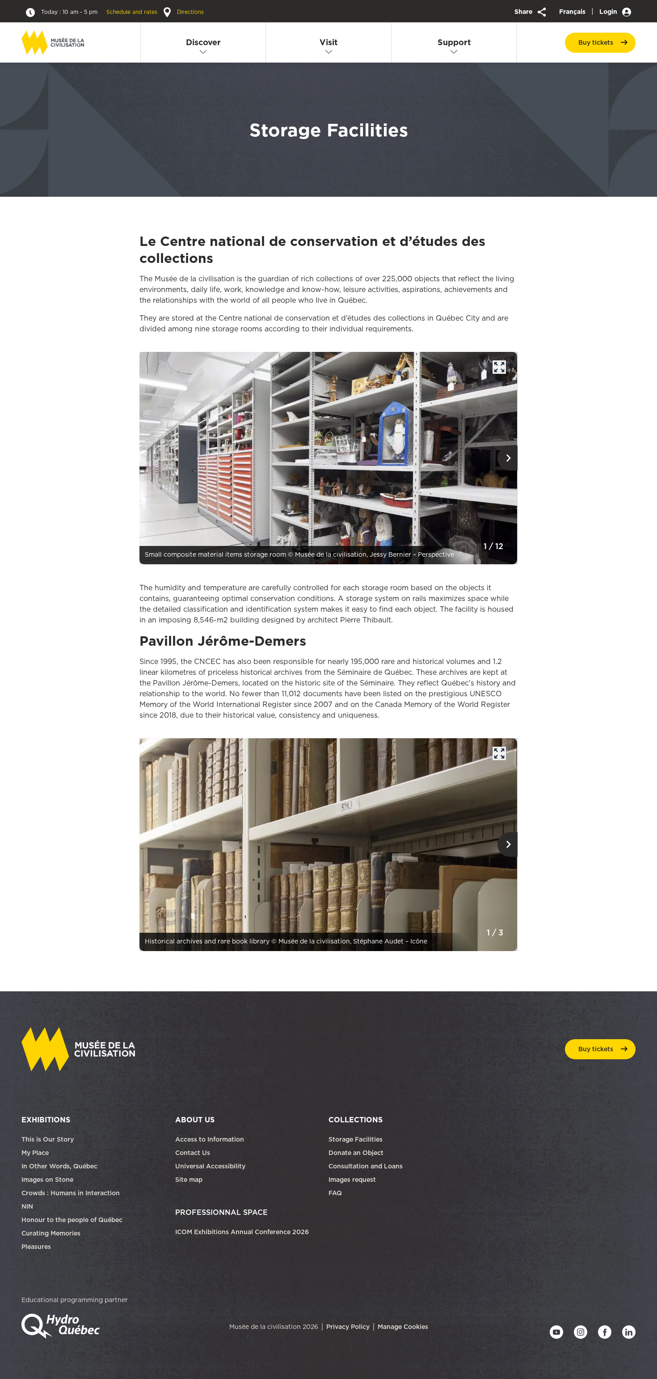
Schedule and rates (100, 12)
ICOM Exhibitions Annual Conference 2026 (242, 1231)
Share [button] (524, 11)
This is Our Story (47, 1139)
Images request (352, 1179)
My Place (35, 1152)
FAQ (335, 1193)
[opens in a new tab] (328, 457)
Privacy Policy (348, 1326)
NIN (27, 1206)
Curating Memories (50, 1233)
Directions (189, 12)
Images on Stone (48, 1179)
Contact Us (192, 1152)
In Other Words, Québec (59, 1166)
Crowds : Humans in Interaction (70, 1193)
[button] (507, 458)
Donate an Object (356, 1152)
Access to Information (209, 1139)
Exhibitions (45, 1120)
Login (609, 11)
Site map (188, 1179)
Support (454, 42)
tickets (595, 42)
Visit (328, 42)
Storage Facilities (355, 1139)
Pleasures (36, 1246)
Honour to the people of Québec (71, 1219)
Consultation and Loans (366, 1166)
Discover (203, 42)
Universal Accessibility (210, 1166)
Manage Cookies (403, 1326)
